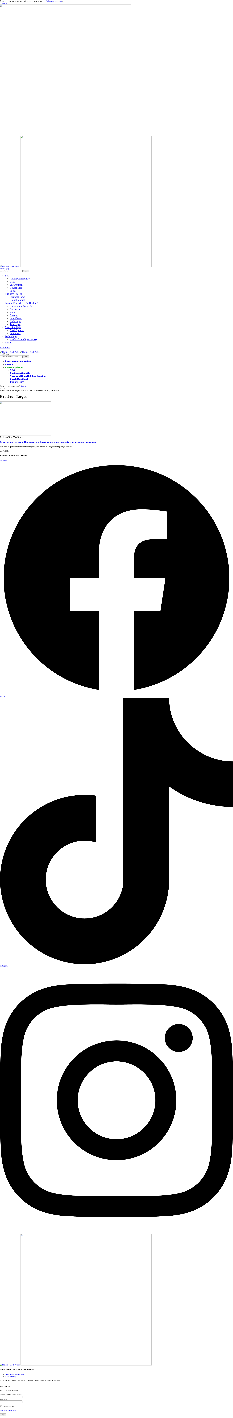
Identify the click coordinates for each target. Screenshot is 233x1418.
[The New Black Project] (20, 352)
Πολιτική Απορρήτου (54, 1)
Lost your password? (8, 1410)
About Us (5, 347)
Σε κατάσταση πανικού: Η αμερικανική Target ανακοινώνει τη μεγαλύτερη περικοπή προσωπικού (48, 442)
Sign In (23, 386)
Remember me (8, 1406)
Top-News (17, 437)
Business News (6, 437)
